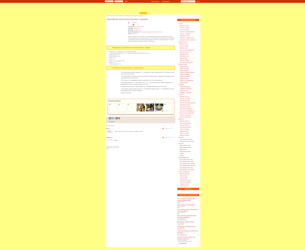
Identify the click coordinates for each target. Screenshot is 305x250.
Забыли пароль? (166, 1)
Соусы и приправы (183, 172)
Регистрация (155, 1)
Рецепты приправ (185, 173)
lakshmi (178, 206)
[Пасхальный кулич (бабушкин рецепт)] (150, 111)
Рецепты (112, 15)
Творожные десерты (185, 147)
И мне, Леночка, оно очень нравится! (186, 204)
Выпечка (116, 15)
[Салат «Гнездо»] (159, 111)
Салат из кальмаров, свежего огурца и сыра (184, 241)
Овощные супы (184, 52)
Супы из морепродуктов (187, 50)
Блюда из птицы (184, 68)
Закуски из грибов (185, 107)
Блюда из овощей (185, 76)
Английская (134, 33)
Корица (149, 31)
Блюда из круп (184, 90)
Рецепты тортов (184, 121)
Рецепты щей (183, 58)
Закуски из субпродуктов (187, 111)
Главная (108, 15)
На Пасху (136, 30)
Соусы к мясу (184, 176)
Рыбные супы (184, 48)
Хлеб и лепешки (184, 129)
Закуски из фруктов (185, 117)
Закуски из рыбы (185, 100)
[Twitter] (112, 118)
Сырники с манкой (180, 224)
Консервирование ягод (186, 167)
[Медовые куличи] (168, 111)
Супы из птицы (184, 46)
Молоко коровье (143, 31)
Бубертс (178, 202)
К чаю (140, 30)
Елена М (178, 212)
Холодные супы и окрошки (187, 40)
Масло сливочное (155, 31)
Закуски (180, 94)
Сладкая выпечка (185, 125)
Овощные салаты (185, 36)
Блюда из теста (184, 78)
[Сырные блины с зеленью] (122, 111)
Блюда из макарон (185, 86)
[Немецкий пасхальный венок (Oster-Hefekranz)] (141, 111)
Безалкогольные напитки (187, 141)
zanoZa (178, 218)
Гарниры (181, 84)
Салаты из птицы (184, 27)
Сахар (161, 31)
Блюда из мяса (184, 66)
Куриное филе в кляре (181, 228)
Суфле (181, 153)
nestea (107, 128)
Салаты (180, 23)
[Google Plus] (119, 118)
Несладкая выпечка (185, 127)
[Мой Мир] (117, 118)
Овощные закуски (185, 105)
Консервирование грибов (187, 169)
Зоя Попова (109, 137)
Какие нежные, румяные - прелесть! (186, 221)
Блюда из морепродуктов (187, 72)
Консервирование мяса (186, 159)
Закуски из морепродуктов (187, 103)
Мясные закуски (184, 96)
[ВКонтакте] (110, 118)
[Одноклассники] (114, 118)
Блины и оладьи (184, 135)
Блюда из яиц (183, 82)
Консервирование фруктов (187, 165)
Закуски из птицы (185, 98)
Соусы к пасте (184, 186)
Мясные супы (184, 44)
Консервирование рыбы (187, 161)
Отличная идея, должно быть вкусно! (186, 226)
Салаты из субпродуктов (187, 38)
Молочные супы (184, 56)
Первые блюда (182, 42)
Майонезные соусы (185, 180)
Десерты (180, 143)
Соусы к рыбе (184, 178)
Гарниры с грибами (185, 92)
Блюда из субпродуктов (187, 80)
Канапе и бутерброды (186, 109)
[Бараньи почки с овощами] (113, 111)
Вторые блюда (182, 64)
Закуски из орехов (185, 115)
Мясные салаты (184, 25)
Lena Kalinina (179, 240)
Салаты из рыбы (184, 29)
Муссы (182, 155)
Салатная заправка (185, 182)
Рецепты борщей (184, 60)
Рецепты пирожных (185, 123)
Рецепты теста (122, 15)
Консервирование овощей (187, 163)
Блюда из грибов (184, 74)
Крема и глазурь (184, 133)
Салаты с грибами (185, 34)
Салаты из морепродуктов (187, 31)
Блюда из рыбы (184, 70)
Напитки (180, 137)
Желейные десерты (185, 151)
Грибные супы (184, 54)
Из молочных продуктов (187, 113)
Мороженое (183, 149)
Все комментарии (183, 243)
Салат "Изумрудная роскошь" (182, 219)
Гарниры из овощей (185, 88)
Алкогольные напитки (186, 139)
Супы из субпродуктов (186, 62)
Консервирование (183, 157)
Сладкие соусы (184, 184)
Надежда (135, 22)
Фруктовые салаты (185, 145)
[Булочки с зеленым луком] (132, 111)
